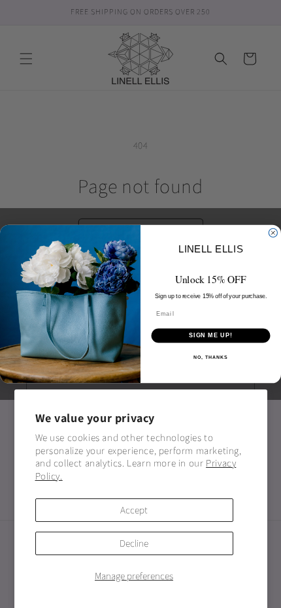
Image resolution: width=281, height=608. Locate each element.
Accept (134, 510)
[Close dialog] (273, 232)
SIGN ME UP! (211, 336)
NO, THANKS (210, 357)
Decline (134, 543)
